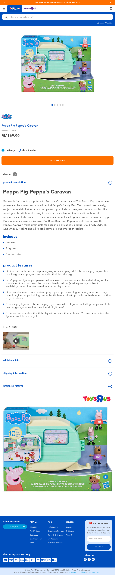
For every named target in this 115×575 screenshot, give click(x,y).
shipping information (15, 373)
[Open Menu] (4, 8)
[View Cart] (111, 8)
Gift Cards (70, 531)
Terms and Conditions (77, 572)
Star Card (69, 527)
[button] (110, 2)
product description (14, 182)
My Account (53, 539)
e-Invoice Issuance (55, 543)
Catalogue (34, 535)
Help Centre (53, 527)
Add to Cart (57, 160)
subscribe (99, 547)
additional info (11, 360)
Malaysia (14, 526)
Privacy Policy (94, 572)
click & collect (30, 150)
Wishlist (69, 535)
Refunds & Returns (55, 535)
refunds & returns (13, 385)
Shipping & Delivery (56, 531)
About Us (33, 527)
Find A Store (35, 531)
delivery (10, 150)
